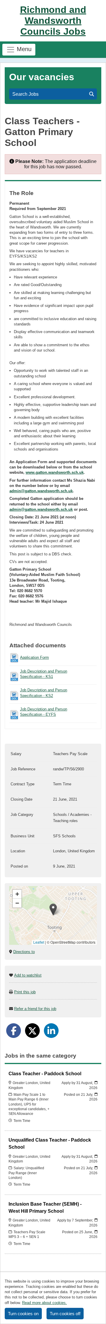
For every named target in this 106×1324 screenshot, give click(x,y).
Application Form (34, 657)
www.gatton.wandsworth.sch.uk (55, 472)
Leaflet (38, 942)
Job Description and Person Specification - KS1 (43, 674)
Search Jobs (26, 94)
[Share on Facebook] (13, 1030)
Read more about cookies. (44, 1303)
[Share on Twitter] (32, 1030)
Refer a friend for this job (35, 1009)
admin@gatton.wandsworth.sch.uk (41, 491)
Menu (23, 49)
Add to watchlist (28, 975)
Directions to (24, 952)
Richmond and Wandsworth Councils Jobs (53, 20)
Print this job (25, 992)
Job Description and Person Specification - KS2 (43, 693)
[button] (53, 909)
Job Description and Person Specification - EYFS (43, 712)
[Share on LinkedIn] (51, 1030)
